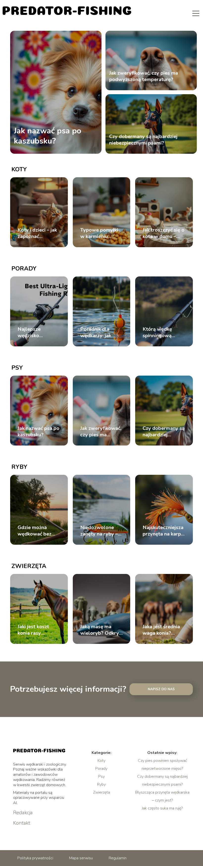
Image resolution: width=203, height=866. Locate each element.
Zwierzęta (28, 566)
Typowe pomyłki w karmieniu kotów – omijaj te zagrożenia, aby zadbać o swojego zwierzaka (100, 233)
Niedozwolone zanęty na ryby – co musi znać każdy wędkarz (99, 530)
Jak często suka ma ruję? (162, 808)
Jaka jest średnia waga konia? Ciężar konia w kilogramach (161, 630)
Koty (19, 169)
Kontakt (21, 823)
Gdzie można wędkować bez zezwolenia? (34, 530)
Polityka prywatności (35, 858)
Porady (23, 268)
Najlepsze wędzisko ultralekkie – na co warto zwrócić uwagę (38, 332)
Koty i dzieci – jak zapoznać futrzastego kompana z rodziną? (37, 233)
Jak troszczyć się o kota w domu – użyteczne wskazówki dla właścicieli (163, 233)
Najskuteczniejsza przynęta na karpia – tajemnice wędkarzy (164, 530)
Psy (17, 368)
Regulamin (118, 858)
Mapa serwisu (81, 858)
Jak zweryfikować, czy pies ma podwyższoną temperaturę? (143, 76)
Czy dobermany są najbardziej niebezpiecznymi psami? (143, 139)
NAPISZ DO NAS (161, 689)
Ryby (19, 467)
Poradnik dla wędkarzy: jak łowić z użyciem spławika (98, 332)
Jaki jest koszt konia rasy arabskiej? (33, 630)
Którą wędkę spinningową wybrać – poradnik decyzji (164, 332)
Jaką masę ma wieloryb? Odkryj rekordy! (100, 630)
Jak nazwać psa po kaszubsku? (47, 136)
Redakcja (23, 812)
